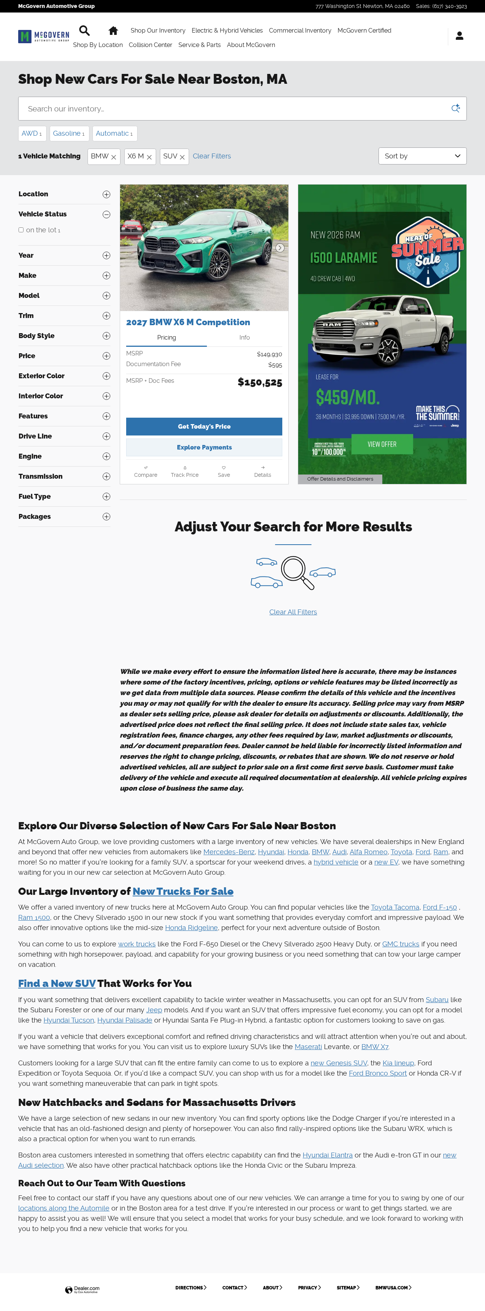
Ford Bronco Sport (378, 1073)
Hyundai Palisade (124, 1020)
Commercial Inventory (300, 30)
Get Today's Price (204, 426)
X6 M (136, 156)
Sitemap (346, 1288)
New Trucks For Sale (183, 891)
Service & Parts (199, 45)
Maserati (308, 1047)
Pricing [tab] (166, 337)
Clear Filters (212, 156)
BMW (99, 156)
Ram (440, 852)
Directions (189, 1288)
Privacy (307, 1288)
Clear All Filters (293, 612)
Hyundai (271, 852)
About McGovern (251, 45)
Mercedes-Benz (229, 852)
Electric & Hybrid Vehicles (227, 30)
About (270, 1288)
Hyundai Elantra (328, 1155)
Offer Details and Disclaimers (339, 480)
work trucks (137, 944)
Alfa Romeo (369, 852)
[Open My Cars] (457, 36)
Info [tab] (244, 337)
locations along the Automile (64, 1208)
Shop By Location (98, 45)
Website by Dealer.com (82, 1290)
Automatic (114, 133)
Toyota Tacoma (395, 907)
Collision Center (150, 45)
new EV (386, 862)
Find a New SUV (56, 983)
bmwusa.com (391, 1288)
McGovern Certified (364, 30)
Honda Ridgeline (191, 928)
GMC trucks (400, 944)
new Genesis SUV (339, 1063)
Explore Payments (204, 447)
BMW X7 (374, 1047)
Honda (298, 852)
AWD (32, 133)
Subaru (437, 1000)
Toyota (401, 852)
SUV (170, 156)
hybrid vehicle (336, 862)
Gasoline (68, 133)
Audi (339, 852)
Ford (423, 852)
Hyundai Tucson (69, 1020)
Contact (232, 1288)
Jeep (154, 1010)
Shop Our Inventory (158, 30)
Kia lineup (398, 1063)
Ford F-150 (440, 907)
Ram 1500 (34, 917)
